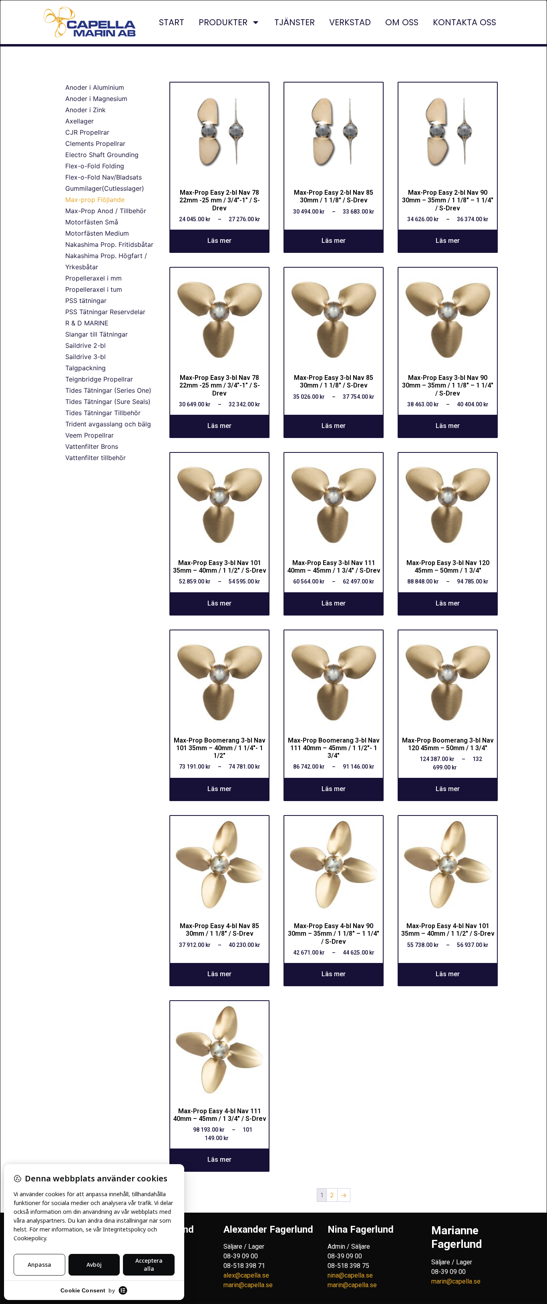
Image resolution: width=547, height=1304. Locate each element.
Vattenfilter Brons (91, 446)
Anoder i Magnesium (96, 99)
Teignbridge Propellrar (99, 379)
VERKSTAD (350, 22)
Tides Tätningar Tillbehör (103, 413)
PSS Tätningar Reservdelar (105, 312)
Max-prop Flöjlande (95, 200)
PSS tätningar (86, 301)
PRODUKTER (223, 22)
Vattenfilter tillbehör (95, 458)
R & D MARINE (87, 323)
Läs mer (219, 240)
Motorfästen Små (91, 222)
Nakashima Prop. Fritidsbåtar (109, 244)
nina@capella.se (350, 1275)
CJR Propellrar (87, 132)
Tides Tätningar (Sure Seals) (108, 402)
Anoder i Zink (85, 110)
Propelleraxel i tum (93, 289)
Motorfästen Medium (97, 233)
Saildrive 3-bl (85, 357)
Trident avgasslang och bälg (108, 424)
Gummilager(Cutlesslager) (104, 188)
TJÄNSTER (294, 22)
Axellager (79, 121)
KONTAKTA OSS (464, 22)
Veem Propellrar (89, 435)
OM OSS (401, 22)
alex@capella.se (246, 1275)
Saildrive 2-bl (85, 345)
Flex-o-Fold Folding (94, 166)
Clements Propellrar (95, 143)
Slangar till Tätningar (96, 334)
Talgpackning (85, 368)
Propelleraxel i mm (93, 278)
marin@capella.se (248, 1285)
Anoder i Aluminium (94, 87)
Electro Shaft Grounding (102, 155)
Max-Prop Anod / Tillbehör (105, 211)
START (171, 22)
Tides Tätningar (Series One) (108, 390)
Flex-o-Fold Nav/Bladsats (103, 177)
